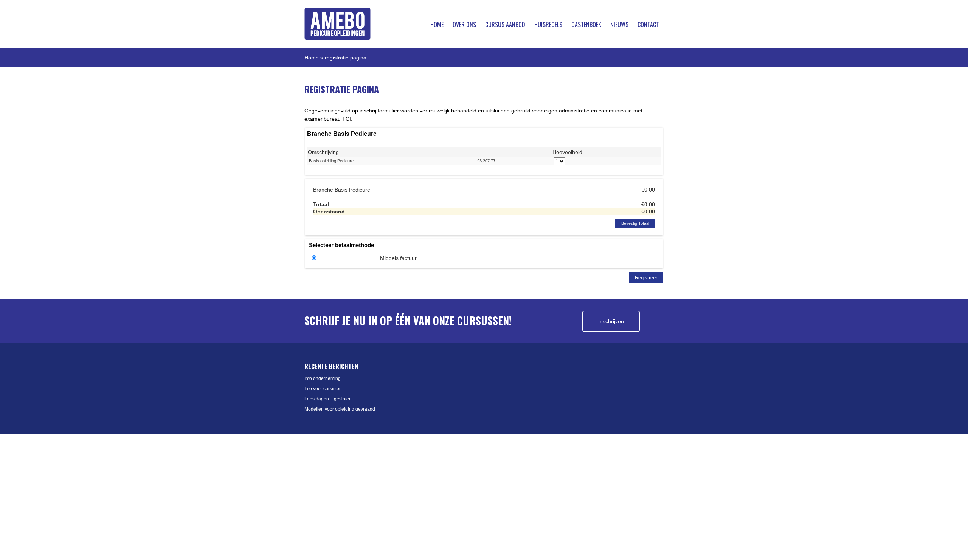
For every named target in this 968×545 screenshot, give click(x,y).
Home (437, 24)
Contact (648, 24)
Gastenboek (586, 24)
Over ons (464, 24)
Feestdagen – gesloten (328, 399)
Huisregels (548, 24)
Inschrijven (611, 321)
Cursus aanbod (505, 24)
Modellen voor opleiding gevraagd (339, 409)
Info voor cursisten (323, 388)
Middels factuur (398, 258)
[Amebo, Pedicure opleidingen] (337, 24)
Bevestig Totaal (635, 223)
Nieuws (619, 24)
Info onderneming (322, 378)
